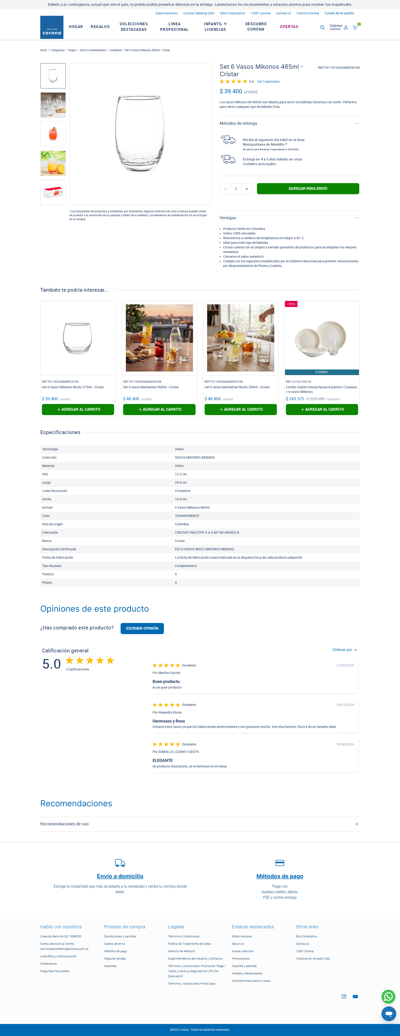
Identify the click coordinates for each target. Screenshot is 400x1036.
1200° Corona (260, 13)
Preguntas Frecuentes (54, 971)
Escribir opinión (142, 628)
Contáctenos (48, 963)
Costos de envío (114, 943)
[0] (355, 28)
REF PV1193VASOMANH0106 (142, 381)
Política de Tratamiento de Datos (189, 943)
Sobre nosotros (167, 13)
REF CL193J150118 (298, 381)
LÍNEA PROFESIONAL (174, 27)
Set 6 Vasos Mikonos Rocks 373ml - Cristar (73, 387)
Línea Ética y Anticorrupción (58, 956)
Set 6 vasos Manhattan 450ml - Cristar (151, 387)
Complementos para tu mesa (251, 981)
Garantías (110, 966)
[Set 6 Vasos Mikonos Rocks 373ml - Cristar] (78, 338)
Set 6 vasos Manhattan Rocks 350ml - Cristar (237, 387)
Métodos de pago (115, 951)
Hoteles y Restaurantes (247, 973)
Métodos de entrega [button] (238, 123)
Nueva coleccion (243, 951)
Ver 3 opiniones (268, 81)
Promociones (241, 958)
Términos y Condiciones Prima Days (192, 983)
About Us (238, 943)
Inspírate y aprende (244, 966)
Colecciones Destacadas (134, 27)
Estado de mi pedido (339, 13)
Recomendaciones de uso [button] (64, 823)
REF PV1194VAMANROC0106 (224, 381)
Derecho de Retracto (181, 951)
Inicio (43, 50)
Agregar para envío (308, 188)
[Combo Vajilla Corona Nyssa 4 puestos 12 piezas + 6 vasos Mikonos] (322, 338)
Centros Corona (308, 13)
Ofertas (289, 27)
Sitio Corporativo (232, 13)
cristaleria (115, 50)
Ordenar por (342, 650)
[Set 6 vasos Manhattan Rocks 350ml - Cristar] (240, 338)
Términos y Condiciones (184, 936)
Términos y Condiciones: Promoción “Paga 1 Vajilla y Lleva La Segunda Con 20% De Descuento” (197, 971)
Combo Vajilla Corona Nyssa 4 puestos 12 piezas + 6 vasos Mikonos (321, 389)
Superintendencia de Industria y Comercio (195, 958)
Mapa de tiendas (115, 958)
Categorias (57, 50)
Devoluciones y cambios (120, 936)
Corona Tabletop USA (198, 13)
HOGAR (76, 27)
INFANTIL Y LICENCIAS (215, 27)
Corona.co (283, 13)
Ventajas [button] (228, 217)
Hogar (72, 50)
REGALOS (100, 27)
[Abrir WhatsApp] (388, 997)
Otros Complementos (93, 50)
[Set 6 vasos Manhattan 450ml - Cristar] (159, 338)
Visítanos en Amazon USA (313, 958)
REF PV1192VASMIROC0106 (60, 381)
